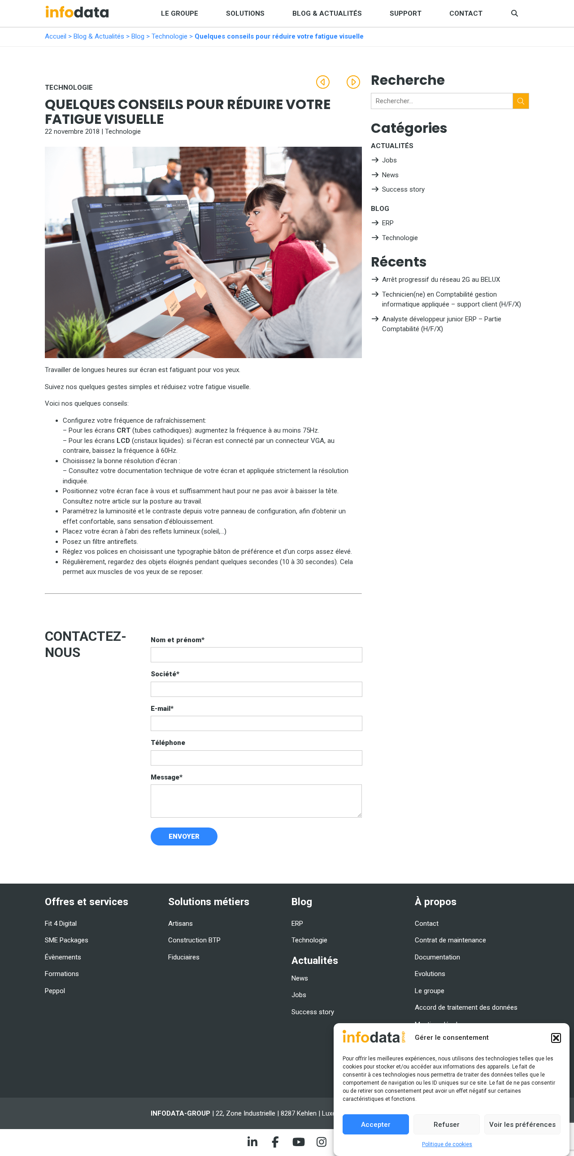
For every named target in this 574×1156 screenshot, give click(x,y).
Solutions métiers (208, 901)
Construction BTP (194, 940)
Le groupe (179, 13)
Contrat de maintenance (450, 940)
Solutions (245, 13)
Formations (62, 974)
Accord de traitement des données (466, 1007)
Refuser (447, 1125)
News (390, 175)
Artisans (180, 924)
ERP (388, 223)
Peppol (55, 991)
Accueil (55, 36)
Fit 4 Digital (61, 924)
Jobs (389, 160)
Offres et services (86, 901)
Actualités (392, 146)
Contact (466, 13)
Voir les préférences (522, 1125)
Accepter (376, 1125)
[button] (556, 1037)
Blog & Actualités (327, 13)
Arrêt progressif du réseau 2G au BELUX (441, 280)
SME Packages (66, 940)
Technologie (169, 36)
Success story (403, 189)
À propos (436, 901)
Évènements (63, 957)
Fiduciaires (184, 957)
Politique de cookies (447, 1145)
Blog (137, 36)
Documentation (437, 957)
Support (406, 13)
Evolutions (430, 974)
